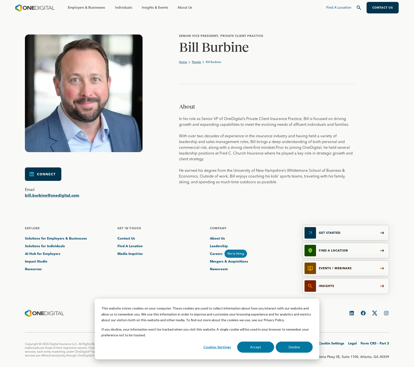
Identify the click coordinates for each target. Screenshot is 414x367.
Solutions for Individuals (45, 246)
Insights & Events (155, 7)
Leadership (219, 246)
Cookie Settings (331, 343)
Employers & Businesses (86, 7)
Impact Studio (36, 261)
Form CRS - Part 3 (375, 343)
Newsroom (219, 269)
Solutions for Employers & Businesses (56, 238)
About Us (185, 7)
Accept (255, 347)
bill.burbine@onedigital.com (52, 195)
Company (218, 228)
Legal (352, 343)
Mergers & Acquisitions (229, 261)
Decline (294, 347)
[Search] (359, 7)
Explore (32, 228)
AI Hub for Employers (43, 254)
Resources (33, 269)
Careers (216, 254)
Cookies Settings (217, 347)
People (196, 62)
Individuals (123, 7)
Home (183, 62)
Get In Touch (129, 228)
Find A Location (130, 246)
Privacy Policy (274, 320)
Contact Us (126, 238)
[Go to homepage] (35, 7)
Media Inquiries (130, 254)
